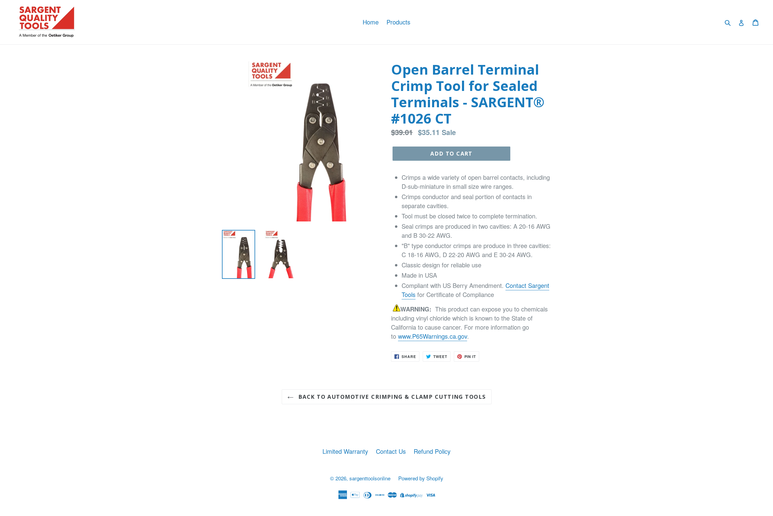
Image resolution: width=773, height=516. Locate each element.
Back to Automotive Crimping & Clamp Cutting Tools (391, 396)
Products (398, 22)
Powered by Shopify (420, 478)
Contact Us (391, 451)
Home (371, 22)
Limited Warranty (345, 451)
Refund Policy (432, 451)
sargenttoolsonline (369, 478)
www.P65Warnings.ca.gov (432, 336)
